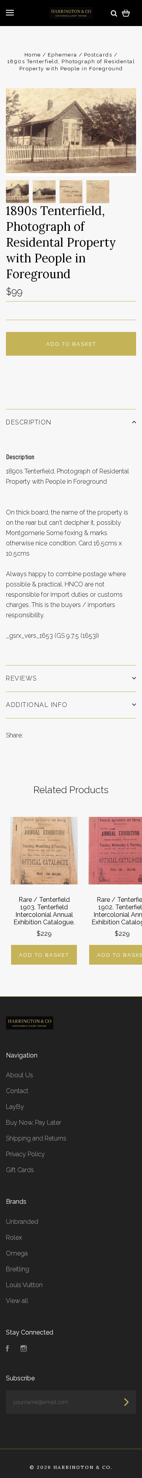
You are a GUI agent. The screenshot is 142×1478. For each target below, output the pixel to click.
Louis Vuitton (24, 1285)
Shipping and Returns (36, 1138)
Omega (17, 1253)
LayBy (15, 1106)
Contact (17, 1091)
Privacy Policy (25, 1154)
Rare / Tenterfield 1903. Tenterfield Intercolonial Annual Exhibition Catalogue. (44, 911)
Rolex (14, 1237)
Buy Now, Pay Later (33, 1122)
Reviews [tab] (21, 678)
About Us (19, 1075)
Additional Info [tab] (37, 705)
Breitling (17, 1269)
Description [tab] (29, 422)
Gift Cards (20, 1170)
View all (17, 1301)
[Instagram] (24, 1349)
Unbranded (22, 1221)
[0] (126, 13)
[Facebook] (7, 1349)
